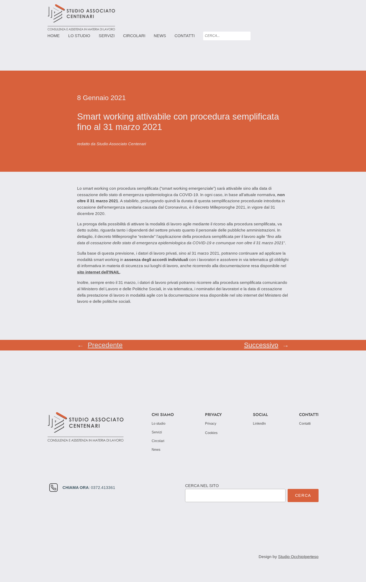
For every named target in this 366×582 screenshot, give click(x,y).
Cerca (303, 495)
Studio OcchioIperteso (298, 556)
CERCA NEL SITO (202, 485)
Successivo (261, 345)
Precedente (105, 345)
